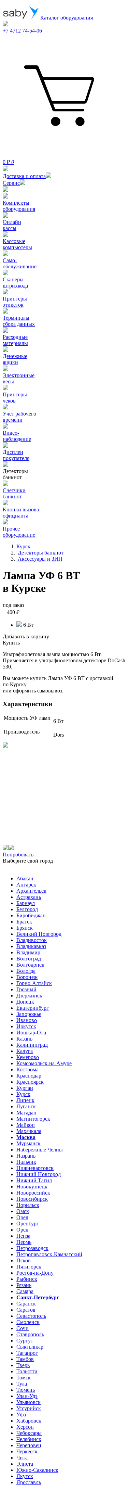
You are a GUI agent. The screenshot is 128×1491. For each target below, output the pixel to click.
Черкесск (27, 1451)
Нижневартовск (35, 1168)
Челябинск (28, 1439)
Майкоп (25, 1125)
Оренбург (27, 1223)
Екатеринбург (32, 1008)
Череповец (28, 1445)
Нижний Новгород (38, 1174)
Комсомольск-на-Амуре (44, 1063)
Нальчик (26, 1162)
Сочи (22, 1328)
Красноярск (30, 1082)
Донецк (25, 1002)
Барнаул (25, 903)
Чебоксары (29, 1433)
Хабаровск (28, 1421)
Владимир (28, 952)
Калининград (32, 1045)
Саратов (25, 1310)
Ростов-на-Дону (35, 1273)
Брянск (24, 928)
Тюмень (25, 1390)
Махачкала (28, 1131)
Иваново (26, 1020)
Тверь (23, 1365)
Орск (22, 1230)
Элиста (24, 1464)
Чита (22, 1458)
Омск (22, 1211)
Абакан (24, 878)
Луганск (26, 1106)
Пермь (23, 1242)
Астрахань (28, 897)
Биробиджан (31, 915)
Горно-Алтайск (34, 983)
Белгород (27, 909)
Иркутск (26, 1026)
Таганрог (27, 1353)
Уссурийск (28, 1408)
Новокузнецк (31, 1186)
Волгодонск (30, 965)
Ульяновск (28, 1402)
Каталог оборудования (66, 18)
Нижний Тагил (34, 1180)
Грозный (26, 989)
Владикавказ (31, 946)
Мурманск (28, 1143)
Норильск (27, 1205)
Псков (23, 1260)
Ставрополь (30, 1334)
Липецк (25, 1100)
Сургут (24, 1340)
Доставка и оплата (24, 176)
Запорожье (28, 1014)
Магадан (26, 1113)
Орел (22, 1217)
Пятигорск (28, 1267)
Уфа (21, 1414)
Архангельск (31, 891)
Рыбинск (26, 1279)
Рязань (23, 1285)
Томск (23, 1377)
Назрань (25, 1156)
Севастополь (31, 1316)
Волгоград (28, 958)
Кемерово (27, 1057)
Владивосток (31, 940)
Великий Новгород (38, 934)
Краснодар (28, 1076)
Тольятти (27, 1371)
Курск (23, 1094)
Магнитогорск (33, 1119)
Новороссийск (33, 1193)
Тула (21, 1384)
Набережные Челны (39, 1149)
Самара (24, 1291)
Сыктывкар (29, 1347)
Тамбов (25, 1359)
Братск (24, 922)
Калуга (24, 1051)
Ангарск (26, 885)
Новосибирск (32, 1199)
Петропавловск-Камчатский (49, 1254)
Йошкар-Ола (31, 1032)
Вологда (25, 971)
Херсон (25, 1427)
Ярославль (28, 1482)
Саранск (26, 1304)
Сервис (11, 183)
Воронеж (27, 977)
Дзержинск (29, 995)
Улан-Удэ (27, 1396)
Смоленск (28, 1322)
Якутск (24, 1476)
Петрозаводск (32, 1248)
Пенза (23, 1236)
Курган (24, 1088)
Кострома (27, 1069)
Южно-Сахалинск (37, 1470)
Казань (24, 1039)
